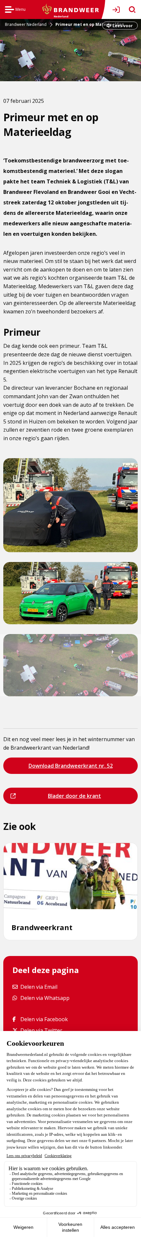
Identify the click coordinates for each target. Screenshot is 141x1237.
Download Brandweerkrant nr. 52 (70, 768)
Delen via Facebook (44, 1019)
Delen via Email (38, 986)
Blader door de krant (59, 798)
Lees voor (122, 26)
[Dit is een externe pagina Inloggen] (117, 9)
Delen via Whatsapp (45, 998)
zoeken (130, 9)
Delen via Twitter (41, 1030)
